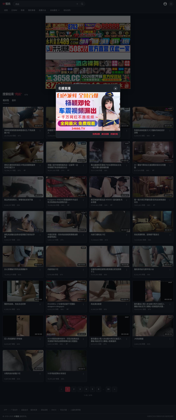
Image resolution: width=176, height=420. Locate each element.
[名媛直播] (88, 210)
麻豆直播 (105, 134)
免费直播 (96, 134)
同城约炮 (114, 134)
